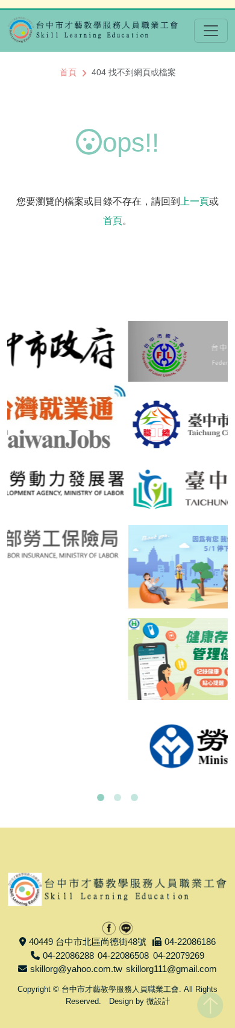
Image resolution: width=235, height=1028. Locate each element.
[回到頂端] (210, 1002)
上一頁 (194, 201)
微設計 (158, 1001)
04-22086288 (68, 955)
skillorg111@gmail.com (171, 969)
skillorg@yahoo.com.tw (76, 969)
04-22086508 (123, 955)
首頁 (68, 72)
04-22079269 (178, 955)
